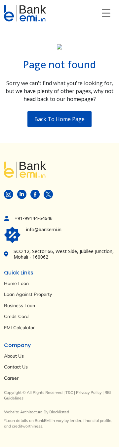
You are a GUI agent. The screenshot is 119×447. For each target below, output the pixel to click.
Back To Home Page (59, 119)
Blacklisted (59, 411)
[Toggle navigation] (106, 13)
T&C (69, 392)
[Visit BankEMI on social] (8, 193)
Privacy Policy (88, 392)
